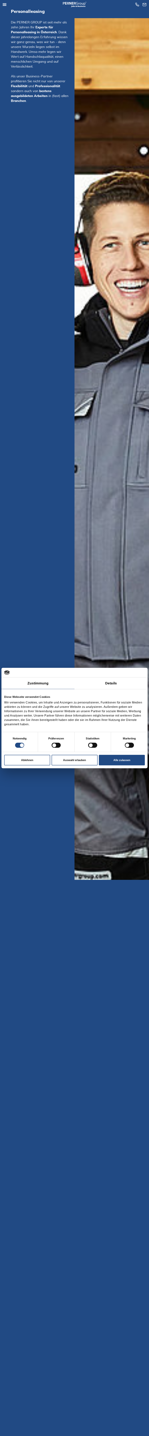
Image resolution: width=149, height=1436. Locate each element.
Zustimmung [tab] (38, 683)
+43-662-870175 (138, 4)
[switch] (56, 745)
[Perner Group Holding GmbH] (74, 4)
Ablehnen (27, 759)
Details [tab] (111, 683)
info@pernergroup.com (145, 4)
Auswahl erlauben (74, 759)
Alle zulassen (121, 759)
